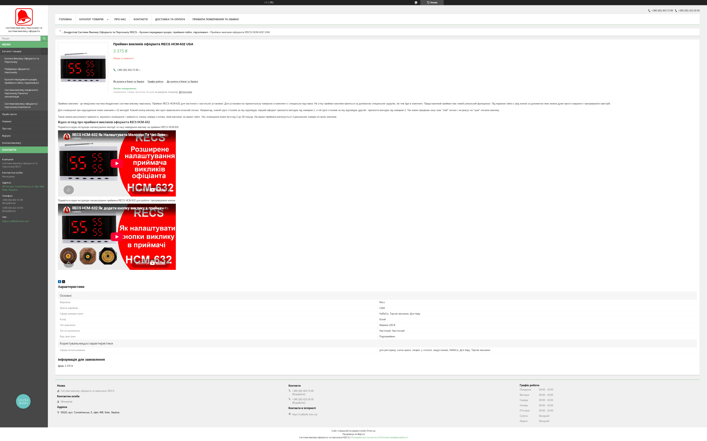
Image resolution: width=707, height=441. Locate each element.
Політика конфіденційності (394, 437)
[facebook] (59, 282)
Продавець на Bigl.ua (353, 434)
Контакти (141, 19)
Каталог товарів (11, 51)
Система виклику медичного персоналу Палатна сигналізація (21, 93)
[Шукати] (44, 38)
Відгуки (6, 135)
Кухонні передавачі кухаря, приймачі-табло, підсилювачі (22, 81)
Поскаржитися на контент (364, 437)
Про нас (6, 128)
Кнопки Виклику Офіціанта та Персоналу (22, 60)
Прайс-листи (9, 114)
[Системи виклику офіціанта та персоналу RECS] (24, 17)
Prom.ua (371, 431)
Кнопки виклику (11, 142)
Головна (65, 19)
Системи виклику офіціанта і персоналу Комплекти (21, 105)
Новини (6, 121)
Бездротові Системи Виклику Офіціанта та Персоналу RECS (100, 32)
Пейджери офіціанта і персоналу (17, 70)
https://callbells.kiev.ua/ (15, 221)
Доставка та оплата (170, 19)
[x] (63, 282)
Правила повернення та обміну (216, 19)
